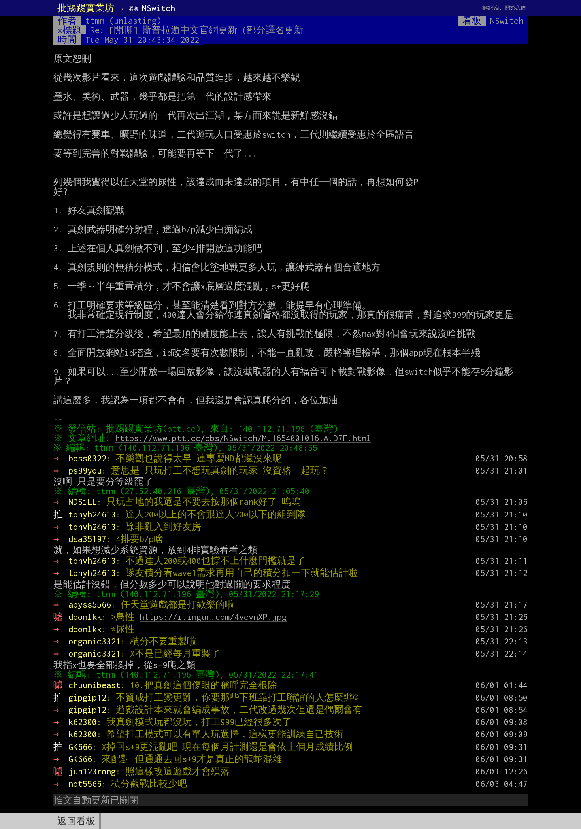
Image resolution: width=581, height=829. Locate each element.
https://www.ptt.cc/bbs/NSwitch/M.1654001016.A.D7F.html (243, 438)
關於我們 (515, 7)
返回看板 (76, 821)
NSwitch (152, 8)
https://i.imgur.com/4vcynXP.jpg (213, 617)
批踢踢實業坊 (85, 8)
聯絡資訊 (491, 7)
